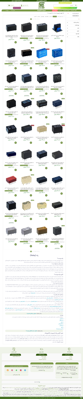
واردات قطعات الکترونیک (16, 356)
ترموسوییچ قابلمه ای (31, 395)
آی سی (15, 395)
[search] (65, 5)
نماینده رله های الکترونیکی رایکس (55, 306)
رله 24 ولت (5, 391)
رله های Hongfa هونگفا (24, 390)
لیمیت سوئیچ (39, 387)
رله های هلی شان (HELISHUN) (53, 389)
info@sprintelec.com (66, 377)
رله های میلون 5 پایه (54, 393)
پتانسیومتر (18, 395)
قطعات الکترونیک (74, 10)
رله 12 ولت (9, 391)
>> (38, 19)
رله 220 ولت (72, 393)
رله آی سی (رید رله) (59, 329)
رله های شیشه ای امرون (47, 393)
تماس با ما (13, 10)
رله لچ (62, 327)
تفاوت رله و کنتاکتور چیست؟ (31, 331)
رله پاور (62, 322)
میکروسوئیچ (43, 387)
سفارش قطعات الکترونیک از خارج (17, 0)
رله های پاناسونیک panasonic (10, 390)
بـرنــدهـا (60, 10)
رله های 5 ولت (13, 391)
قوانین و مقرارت (43, 356)
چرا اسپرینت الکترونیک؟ (42, 359)
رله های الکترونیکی (34, 301)
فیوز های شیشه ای (37, 395)
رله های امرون (22, 301)
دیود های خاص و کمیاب (9, 395)
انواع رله (47, 387)
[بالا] (81, 397)
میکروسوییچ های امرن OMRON (47, 394)
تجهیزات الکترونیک (66, 10)
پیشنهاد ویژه (55, 10)
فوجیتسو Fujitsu (52, 391)
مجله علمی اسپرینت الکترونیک (17, 7)
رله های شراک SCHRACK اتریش (41, 390)
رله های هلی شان (50, 298)
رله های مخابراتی (29, 393)
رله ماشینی (61, 325)
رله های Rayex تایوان (31, 390)
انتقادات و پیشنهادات (69, 359)
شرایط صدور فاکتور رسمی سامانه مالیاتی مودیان (68, 8)
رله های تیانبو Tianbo (45, 391)
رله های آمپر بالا (18, 393)
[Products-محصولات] (63, 13)
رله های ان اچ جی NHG (59, 391)
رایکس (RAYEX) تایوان (38, 389)
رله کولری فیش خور (12, 393)
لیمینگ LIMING (34, 391)
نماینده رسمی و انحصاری (59, 299)
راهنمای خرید (44, 358)
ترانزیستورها (33, 293)
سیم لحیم (42, 395)
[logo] (41, 5)
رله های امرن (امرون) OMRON (52, 390)
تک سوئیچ (34, 387)
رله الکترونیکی (60, 324)
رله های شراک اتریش (19, 310)
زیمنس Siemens (73, 391)
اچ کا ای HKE (39, 391)
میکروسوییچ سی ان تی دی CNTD (58, 394)
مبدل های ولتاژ (7, 387)
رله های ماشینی (23, 393)
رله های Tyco (17, 390)
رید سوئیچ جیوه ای (25, 387)
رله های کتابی (60, 393)
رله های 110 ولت (77, 393)
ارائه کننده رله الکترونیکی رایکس (41, 0)
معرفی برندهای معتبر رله (31, 313)
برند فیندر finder (37, 308)
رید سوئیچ (30, 387)
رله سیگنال (61, 320)
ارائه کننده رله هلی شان (65, 0)
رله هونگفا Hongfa (67, 391)
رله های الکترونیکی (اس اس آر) (16, 387)
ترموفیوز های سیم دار (23, 395)
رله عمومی (61, 318)
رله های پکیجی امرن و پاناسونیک (37, 393)
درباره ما (7, 10)
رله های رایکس (29, 305)
